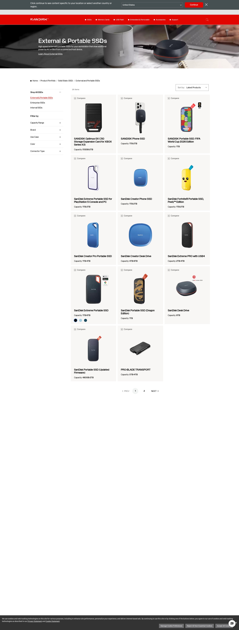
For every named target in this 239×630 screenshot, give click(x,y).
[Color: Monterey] (85, 320)
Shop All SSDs (36, 92)
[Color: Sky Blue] (80, 320)
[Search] (207, 19)
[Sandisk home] (39, 19)
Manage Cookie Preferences (171, 626)
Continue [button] (194, 4)
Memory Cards (103, 20)
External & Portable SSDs (41, 97)
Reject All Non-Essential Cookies (199, 626)
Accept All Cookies (224, 626)
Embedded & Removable (139, 20)
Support (175, 20)
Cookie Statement (53, 621)
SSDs (89, 20)
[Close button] (206, 5)
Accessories (160, 20)
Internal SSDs (36, 107)
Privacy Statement (35, 621)
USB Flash (120, 20)
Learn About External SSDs (50, 54)
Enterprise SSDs (37, 102)
